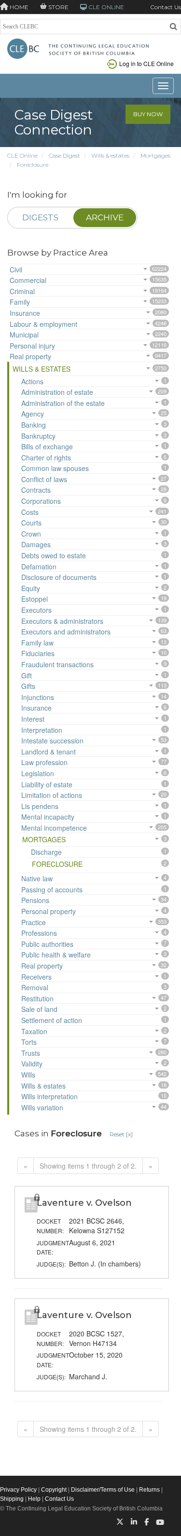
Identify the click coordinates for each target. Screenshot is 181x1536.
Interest (32, 719)
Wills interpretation (49, 1096)
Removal (34, 987)
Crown (31, 534)
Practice (33, 922)
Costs (30, 512)
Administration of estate (57, 392)
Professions (39, 933)
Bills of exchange (47, 446)
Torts (29, 1042)
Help (34, 1499)
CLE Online (22, 155)
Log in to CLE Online (146, 63)
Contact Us (165, 7)
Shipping (12, 1499)
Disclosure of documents (59, 577)
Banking (33, 425)
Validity (31, 1063)
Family (20, 302)
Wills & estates (110, 155)
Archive (105, 217)
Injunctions (37, 697)
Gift (26, 675)
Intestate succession (52, 740)
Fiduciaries (38, 653)
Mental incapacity (47, 817)
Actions (32, 381)
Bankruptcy (38, 436)
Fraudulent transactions (57, 664)
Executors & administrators (62, 621)
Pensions (35, 900)
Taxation (34, 1031)
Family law (37, 642)
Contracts (36, 490)
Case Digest (64, 155)
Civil (16, 269)
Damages (36, 544)
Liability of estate (46, 784)
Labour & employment (43, 324)
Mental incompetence (54, 828)
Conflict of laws (44, 479)
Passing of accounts (52, 889)
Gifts (28, 686)
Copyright (54, 1489)
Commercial (28, 280)
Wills (28, 1074)
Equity (30, 588)
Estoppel (34, 599)
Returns (149, 1489)
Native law (37, 878)
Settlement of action (51, 1020)
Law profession (44, 762)
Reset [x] (121, 1134)
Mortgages (155, 155)
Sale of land (39, 1009)
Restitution (37, 998)
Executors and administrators (66, 631)
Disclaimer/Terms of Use (103, 1489)
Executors (36, 610)
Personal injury (32, 345)
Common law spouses (55, 468)
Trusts (30, 1053)
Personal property (48, 911)
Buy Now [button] (148, 114)
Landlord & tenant (48, 751)
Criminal (22, 291)
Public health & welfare (56, 954)
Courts (31, 522)
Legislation (37, 773)
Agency (32, 413)
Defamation (38, 566)
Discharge (46, 852)
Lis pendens (39, 806)
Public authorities (47, 944)
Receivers (36, 977)
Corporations (41, 501)
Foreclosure (32, 164)
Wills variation (42, 1107)
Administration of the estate (63, 403)
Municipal (24, 334)
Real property (30, 356)
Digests (40, 217)
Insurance (25, 313)
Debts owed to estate (53, 555)
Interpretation (41, 730)
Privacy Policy (18, 1489)
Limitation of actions (51, 795)
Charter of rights (46, 457)
